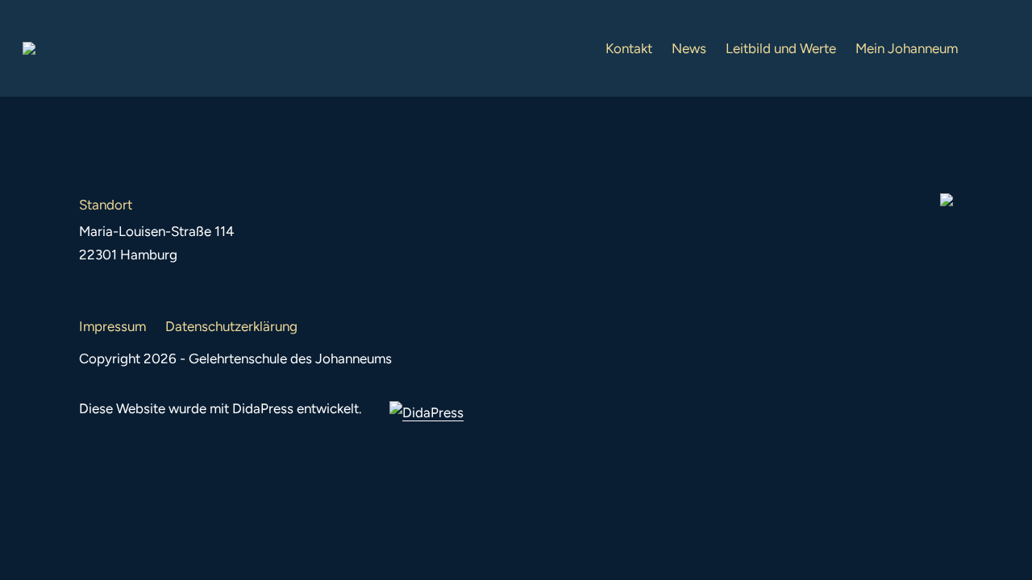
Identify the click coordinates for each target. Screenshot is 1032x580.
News (689, 48)
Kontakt (628, 48)
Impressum (112, 326)
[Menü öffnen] (996, 48)
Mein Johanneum (906, 48)
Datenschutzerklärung (231, 326)
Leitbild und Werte (781, 48)
